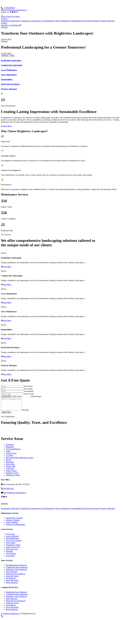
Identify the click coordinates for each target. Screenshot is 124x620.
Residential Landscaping (10, 21)
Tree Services (11, 553)
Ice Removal (11, 578)
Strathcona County (13, 475)
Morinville (10, 462)
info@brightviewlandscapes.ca (15, 10)
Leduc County (11, 471)
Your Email (28, 389)
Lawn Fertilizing (12, 536)
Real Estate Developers (91, 21)
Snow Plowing (11, 572)
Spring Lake (10, 466)
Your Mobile (28, 391)
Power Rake (10, 543)
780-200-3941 (8, 488)
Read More (7, 267)
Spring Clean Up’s (13, 547)
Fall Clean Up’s (12, 549)
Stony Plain (10, 464)
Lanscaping (10, 556)
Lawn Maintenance (47, 21)
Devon (8, 460)
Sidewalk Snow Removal (15, 574)
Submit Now (6, 412)
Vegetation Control (13, 545)
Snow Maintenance (63, 21)
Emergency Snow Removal (16, 569)
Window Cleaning (13, 520)
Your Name (28, 386)
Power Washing (12, 522)
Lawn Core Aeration (14, 540)
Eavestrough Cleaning (14, 518)
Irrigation (9, 551)
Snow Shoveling (12, 580)
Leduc (8, 451)
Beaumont (10, 447)
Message (25, 410)
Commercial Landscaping (30, 21)
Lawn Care (10, 534)
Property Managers (107, 21)
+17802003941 (9, 8)
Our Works (15, 16)
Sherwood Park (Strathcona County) (20, 458)
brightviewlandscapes (11, 614)
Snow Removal (12, 582)
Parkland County (12, 473)
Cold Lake (10, 468)
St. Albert (9, 455)
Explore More (6, 39)
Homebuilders (76, 21)
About (8, 16)
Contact (4, 23)
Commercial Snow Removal (16, 567)
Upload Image (35, 396)
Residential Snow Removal (16, 565)
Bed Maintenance (12, 538)
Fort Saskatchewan (13, 449)
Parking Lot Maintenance (15, 524)
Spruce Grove (11, 453)
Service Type (29, 394)
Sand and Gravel (12, 576)
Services (4, 19)
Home (3, 16)
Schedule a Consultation (10, 25)
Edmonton (10, 445)
